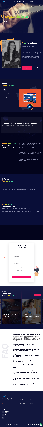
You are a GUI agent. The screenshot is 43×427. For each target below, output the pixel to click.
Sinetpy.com (8, 95)
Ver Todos (37, 294)
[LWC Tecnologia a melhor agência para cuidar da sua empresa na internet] (3, 1)
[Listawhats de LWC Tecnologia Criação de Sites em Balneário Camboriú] (36, 424)
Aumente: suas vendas (31, 316)
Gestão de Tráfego (22, 403)
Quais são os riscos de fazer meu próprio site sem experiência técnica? (26, 360)
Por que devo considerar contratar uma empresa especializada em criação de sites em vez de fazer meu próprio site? (26, 355)
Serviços (24, 1)
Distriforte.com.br (9, 91)
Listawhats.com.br (9, 93)
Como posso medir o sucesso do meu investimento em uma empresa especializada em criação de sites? (26, 372)
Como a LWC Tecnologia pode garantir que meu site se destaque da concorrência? (26, 383)
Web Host (32, 402)
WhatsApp (36, 67)
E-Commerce (25, 314)
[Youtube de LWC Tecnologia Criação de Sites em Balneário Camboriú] (32, 424)
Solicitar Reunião (5, 21)
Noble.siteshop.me (9, 97)
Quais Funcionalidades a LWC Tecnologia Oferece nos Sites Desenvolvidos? (25, 345)
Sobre (17, 1)
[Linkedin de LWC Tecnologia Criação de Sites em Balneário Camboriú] (34, 424)
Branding (31, 403)
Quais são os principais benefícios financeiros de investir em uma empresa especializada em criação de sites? (26, 378)
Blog (27, 1)
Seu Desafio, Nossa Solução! (9, 315)
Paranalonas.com (10, 89)
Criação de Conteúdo (22, 402)
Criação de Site (32, 400)
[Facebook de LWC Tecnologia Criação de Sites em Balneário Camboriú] (28, 424)
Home (14, 1)
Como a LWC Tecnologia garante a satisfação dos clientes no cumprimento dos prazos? (26, 349)
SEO (31, 399)
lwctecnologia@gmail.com (8, 415)
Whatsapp (32, 1)
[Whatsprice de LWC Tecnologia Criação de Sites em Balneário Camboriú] (38, 424)
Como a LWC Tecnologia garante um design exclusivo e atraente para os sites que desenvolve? (26, 333)
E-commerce (21, 400)
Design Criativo (21, 399)
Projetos (20, 1)
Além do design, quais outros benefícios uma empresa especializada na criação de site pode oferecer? (25, 366)
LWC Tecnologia (8, 424)
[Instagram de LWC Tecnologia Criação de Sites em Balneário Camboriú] (30, 424)
